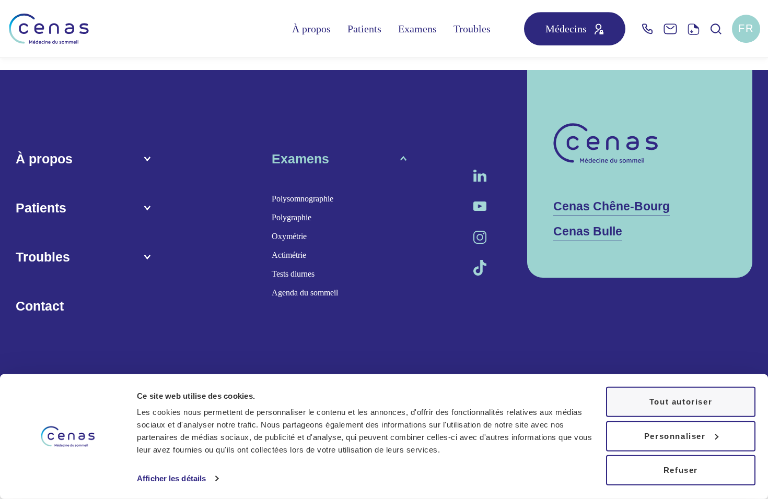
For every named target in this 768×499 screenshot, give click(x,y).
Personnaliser (675, 435)
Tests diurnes (293, 273)
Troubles (472, 28)
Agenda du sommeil (305, 292)
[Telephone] (647, 28)
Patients (364, 28)
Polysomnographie (302, 198)
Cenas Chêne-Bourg (611, 206)
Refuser (681, 470)
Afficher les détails (171, 478)
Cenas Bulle (587, 231)
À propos (311, 28)
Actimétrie (289, 255)
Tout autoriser (680, 401)
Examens (417, 28)
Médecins (566, 28)
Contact (40, 306)
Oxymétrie (289, 236)
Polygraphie (291, 217)
